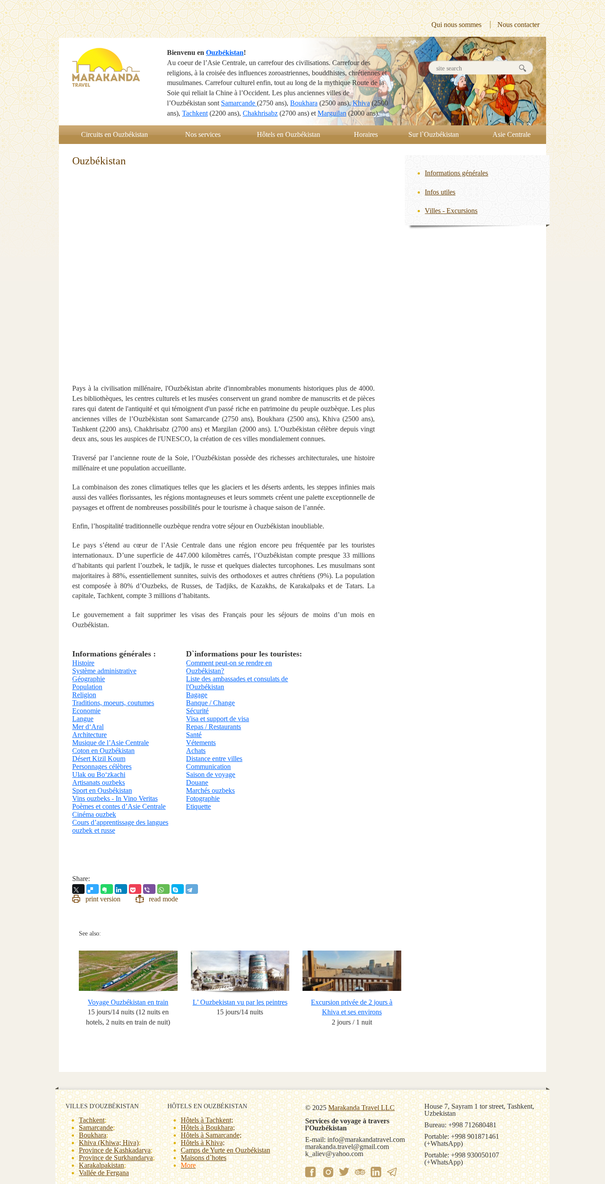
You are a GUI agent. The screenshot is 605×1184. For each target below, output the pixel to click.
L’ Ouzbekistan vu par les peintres (240, 1002)
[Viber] (149, 889)
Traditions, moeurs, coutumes (113, 703)
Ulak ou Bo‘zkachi (98, 774)
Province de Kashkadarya (115, 1150)
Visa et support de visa (217, 718)
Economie (86, 710)
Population (87, 687)
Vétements (201, 742)
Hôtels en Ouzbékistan (288, 134)
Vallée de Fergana (104, 1172)
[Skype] (177, 889)
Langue (82, 718)
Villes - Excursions (451, 210)
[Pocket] (135, 889)
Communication (208, 766)
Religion (84, 695)
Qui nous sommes (456, 24)
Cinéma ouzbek (94, 814)
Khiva (361, 103)
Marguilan (332, 113)
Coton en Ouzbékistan (103, 750)
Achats (196, 750)
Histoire (83, 663)
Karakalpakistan (101, 1165)
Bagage (196, 695)
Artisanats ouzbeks (98, 782)
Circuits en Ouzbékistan (114, 134)
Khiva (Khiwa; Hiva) (109, 1142)
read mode (163, 899)
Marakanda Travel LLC (361, 1107)
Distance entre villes (214, 758)
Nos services (203, 134)
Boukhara (304, 103)
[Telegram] (192, 889)
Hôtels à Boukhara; (208, 1127)
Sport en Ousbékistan (102, 790)
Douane (197, 782)
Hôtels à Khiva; (203, 1142)
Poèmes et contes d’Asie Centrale (119, 806)
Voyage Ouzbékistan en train (128, 1002)
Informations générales (456, 173)
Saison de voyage (210, 774)
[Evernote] (107, 889)
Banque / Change (210, 703)
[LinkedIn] (121, 889)
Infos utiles (440, 192)
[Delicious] (92, 889)
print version (102, 899)
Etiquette (198, 806)
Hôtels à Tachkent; (207, 1120)
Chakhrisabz (260, 113)
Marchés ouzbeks (210, 790)
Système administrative (104, 671)
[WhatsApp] (163, 889)
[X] (78, 889)
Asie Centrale (512, 134)
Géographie (88, 679)
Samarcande (239, 103)
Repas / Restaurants (213, 726)
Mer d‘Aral (88, 726)
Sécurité (197, 710)
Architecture (89, 734)
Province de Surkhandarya (116, 1157)
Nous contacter (518, 24)
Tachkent (195, 113)
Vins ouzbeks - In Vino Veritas (115, 798)
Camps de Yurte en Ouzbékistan (225, 1150)
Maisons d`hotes (203, 1157)
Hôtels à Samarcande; (211, 1135)
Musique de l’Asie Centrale (110, 742)
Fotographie (203, 798)
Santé (194, 734)
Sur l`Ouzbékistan (433, 134)
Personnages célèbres (102, 766)
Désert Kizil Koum (98, 758)
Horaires (366, 134)
